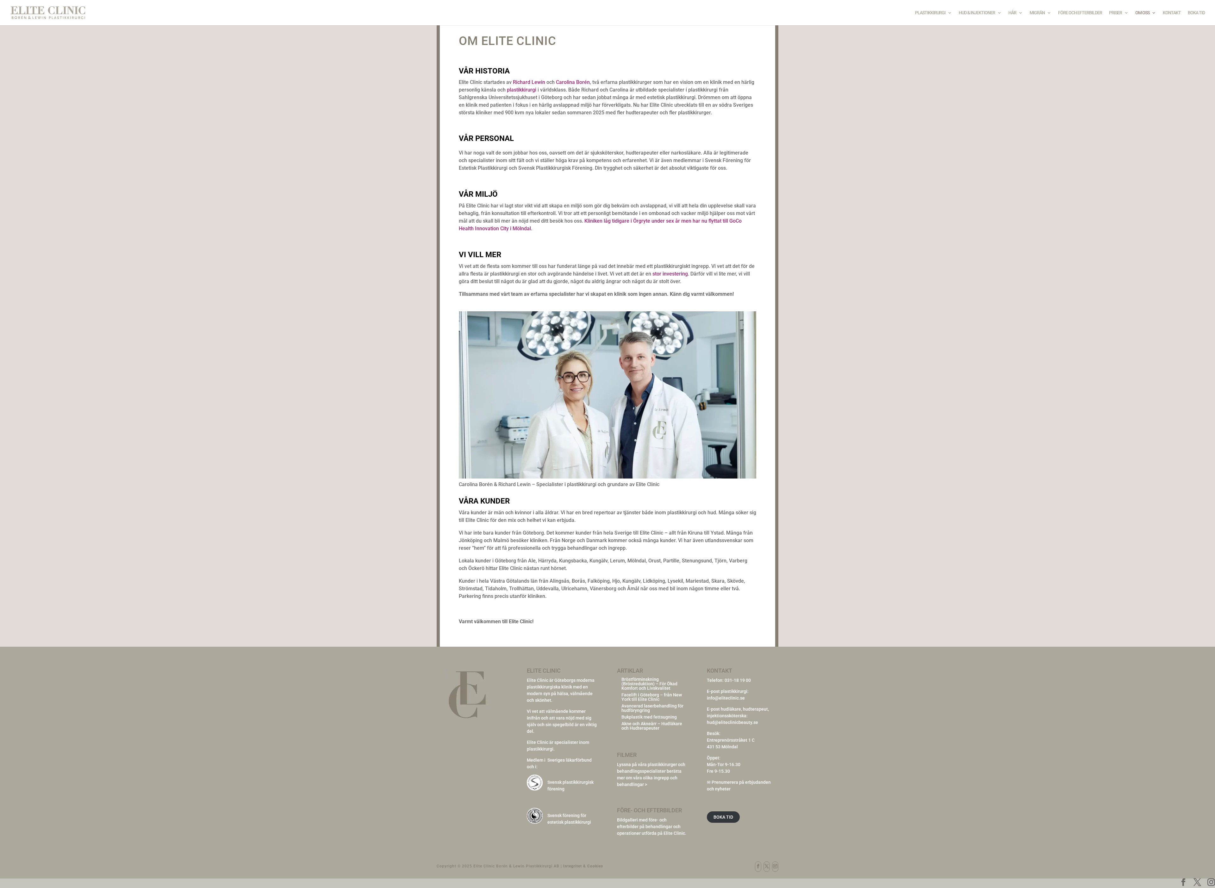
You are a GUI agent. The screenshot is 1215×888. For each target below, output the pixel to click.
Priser (1115, 12)
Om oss (1142, 12)
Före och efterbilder (1080, 12)
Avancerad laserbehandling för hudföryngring (652, 708)
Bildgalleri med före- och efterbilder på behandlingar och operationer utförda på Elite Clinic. (651, 826)
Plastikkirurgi (930, 12)
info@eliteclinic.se (726, 698)
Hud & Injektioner (977, 12)
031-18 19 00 (738, 680)
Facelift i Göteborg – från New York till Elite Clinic (651, 697)
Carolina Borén (573, 82)
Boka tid (1196, 12)
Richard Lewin (529, 82)
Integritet (572, 866)
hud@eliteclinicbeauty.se (732, 722)
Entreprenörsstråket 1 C (731, 740)
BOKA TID (723, 817)
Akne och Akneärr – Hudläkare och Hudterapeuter (651, 726)
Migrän (1037, 12)
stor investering (670, 274)
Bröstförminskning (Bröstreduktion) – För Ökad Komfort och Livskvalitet (649, 684)
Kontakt (1172, 12)
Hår (1012, 12)
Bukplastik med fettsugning (649, 717)
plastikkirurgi (521, 90)
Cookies (595, 866)
